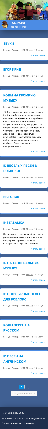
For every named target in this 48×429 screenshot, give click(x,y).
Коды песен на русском (16, 327)
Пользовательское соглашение (18, 423)
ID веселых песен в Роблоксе (20, 168)
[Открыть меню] (45, 24)
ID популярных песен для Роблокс (22, 296)
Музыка (29, 50)
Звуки (8, 44)
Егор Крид (12, 69)
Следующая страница (24, 393)
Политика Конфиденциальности (29, 418)
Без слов (11, 197)
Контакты (7, 418)
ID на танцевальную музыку (21, 265)
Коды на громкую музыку (19, 98)
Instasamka (13, 223)
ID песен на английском (14, 358)
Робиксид (17, 22)
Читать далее (38, 55)
